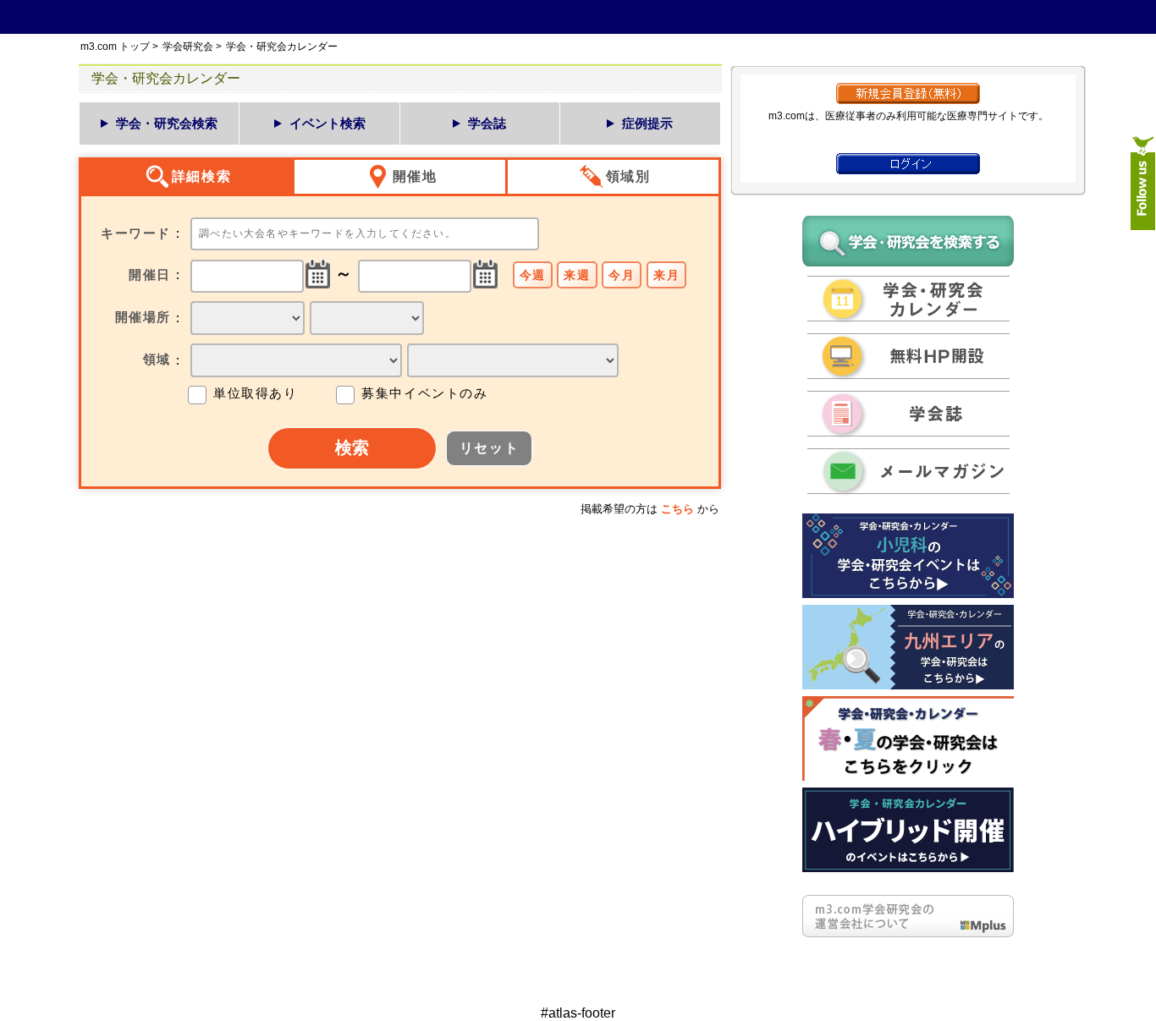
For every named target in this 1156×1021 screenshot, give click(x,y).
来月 (666, 275)
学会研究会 (187, 46)
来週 (577, 275)
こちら (677, 508)
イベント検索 (327, 123)
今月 (621, 275)
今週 (533, 275)
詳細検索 (201, 176)
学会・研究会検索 (166, 123)
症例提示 (647, 123)
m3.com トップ (115, 46)
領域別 (628, 176)
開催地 (415, 176)
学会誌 (487, 123)
